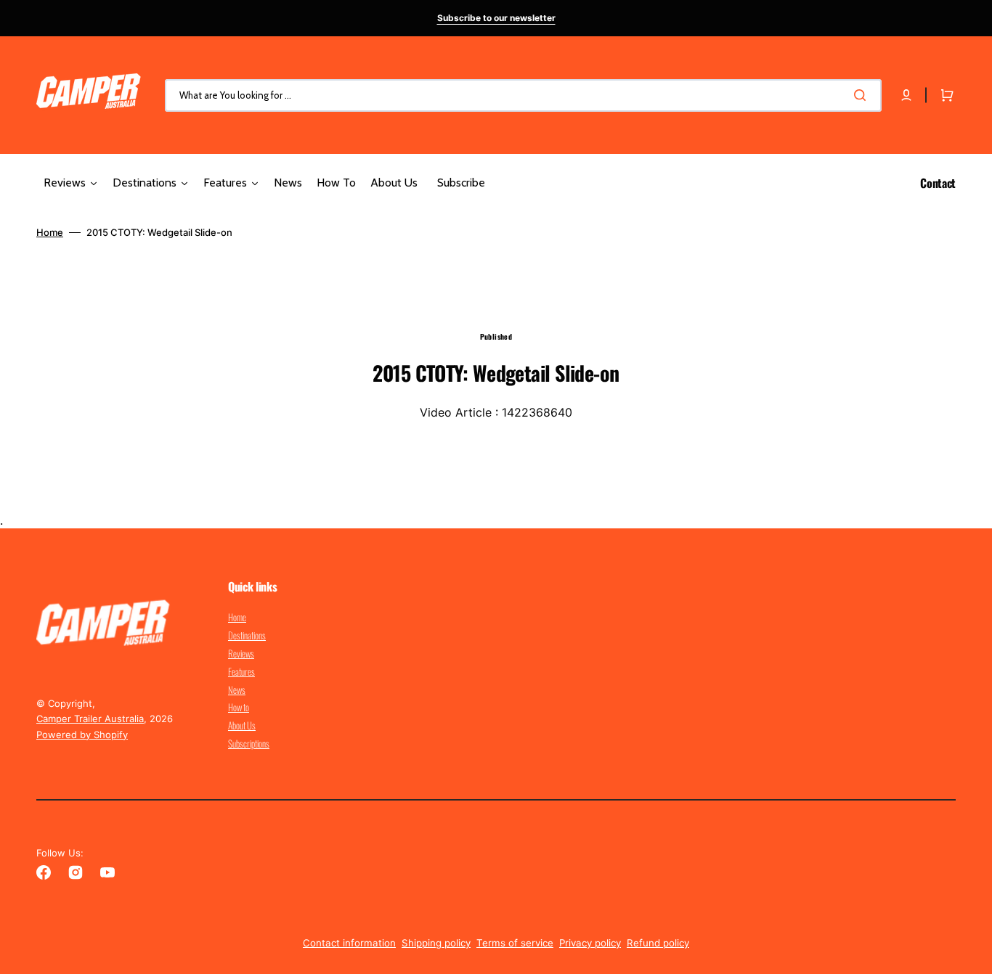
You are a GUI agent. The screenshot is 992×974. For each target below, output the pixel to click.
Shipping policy (436, 943)
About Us (242, 725)
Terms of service (514, 943)
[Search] (863, 95)
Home (49, 232)
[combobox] (523, 95)
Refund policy (658, 943)
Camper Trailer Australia (90, 718)
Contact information (349, 943)
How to (238, 707)
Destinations (247, 635)
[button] (906, 95)
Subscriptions (248, 743)
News (236, 689)
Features (241, 671)
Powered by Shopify (82, 734)
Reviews (241, 653)
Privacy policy (590, 943)
